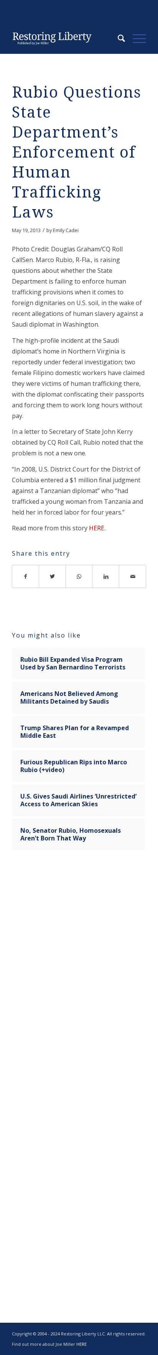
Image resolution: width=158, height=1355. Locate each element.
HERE (96, 528)
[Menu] (135, 38)
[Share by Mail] (133, 576)
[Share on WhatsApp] (79, 576)
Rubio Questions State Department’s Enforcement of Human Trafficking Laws (77, 152)
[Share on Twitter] (53, 576)
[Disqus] (79, 977)
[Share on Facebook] (25, 576)
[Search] (117, 38)
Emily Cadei (66, 230)
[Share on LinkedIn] (106, 576)
